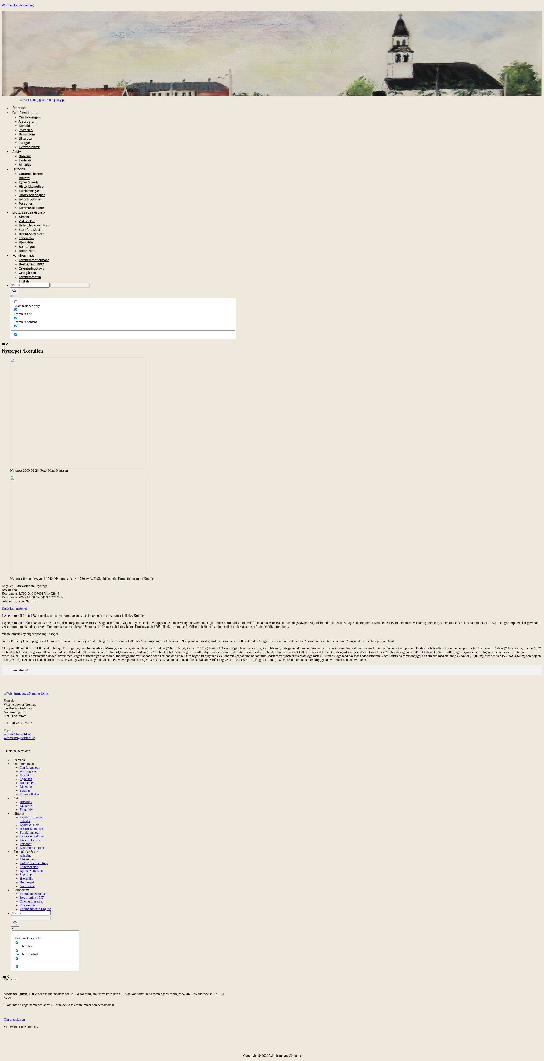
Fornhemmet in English (35, 909)
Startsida (20, 107)
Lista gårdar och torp (34, 225)
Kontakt (24, 125)
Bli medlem (27, 134)
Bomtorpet (27, 246)
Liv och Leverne (30, 199)
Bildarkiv (25, 156)
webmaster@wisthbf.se (19, 738)
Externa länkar (29, 147)
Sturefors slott (29, 229)
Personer (26, 203)
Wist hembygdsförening (18, 5)
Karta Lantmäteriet (14, 608)
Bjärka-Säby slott (31, 234)
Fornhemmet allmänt (34, 260)
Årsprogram (27, 121)
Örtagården (27, 272)
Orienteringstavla (31, 268)
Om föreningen (25, 112)
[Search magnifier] (14, 291)
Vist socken (27, 221)
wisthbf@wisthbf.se (17, 734)
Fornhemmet (23, 255)
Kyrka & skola (28, 182)
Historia (19, 169)
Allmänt (24, 217)
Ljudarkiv (25, 160)
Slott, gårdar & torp (28, 212)
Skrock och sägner (32, 195)
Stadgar (24, 142)
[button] (231, 344)
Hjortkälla (26, 242)
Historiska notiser (32, 186)
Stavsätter (26, 238)
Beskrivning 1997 (31, 264)
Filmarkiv (26, 809)
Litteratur (26, 138)
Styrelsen (26, 130)
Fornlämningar (29, 190)
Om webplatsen (14, 1019)
